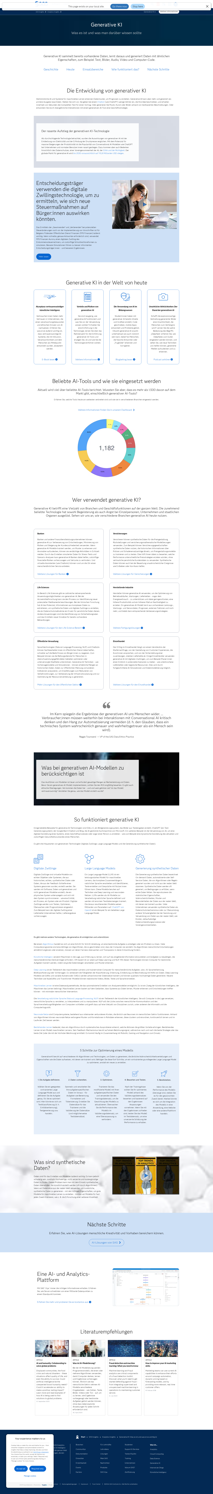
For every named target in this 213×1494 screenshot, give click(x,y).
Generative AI (149, 12)
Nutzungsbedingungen (69, 1484)
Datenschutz (53, 1484)
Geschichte (51, 69)
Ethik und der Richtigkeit (114, 150)
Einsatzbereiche (93, 69)
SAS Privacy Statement (41, 1452)
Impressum (84, 1484)
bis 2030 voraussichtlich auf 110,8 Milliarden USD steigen (98, 153)
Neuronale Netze (41, 1014)
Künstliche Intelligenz (43, 957)
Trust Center (96, 1484)
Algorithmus (48, 944)
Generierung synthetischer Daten (157, 868)
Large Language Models (100, 868)
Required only (37, 1469)
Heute (70, 69)
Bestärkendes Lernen (43, 1027)
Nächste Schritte (158, 69)
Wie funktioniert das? (125, 69)
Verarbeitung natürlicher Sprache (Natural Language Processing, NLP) (67, 998)
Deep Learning (40, 970)
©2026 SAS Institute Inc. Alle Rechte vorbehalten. (121, 1484)
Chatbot (101, 102)
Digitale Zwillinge (45, 868)
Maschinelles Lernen (43, 985)
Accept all (20, 1469)
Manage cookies (30, 1476)
